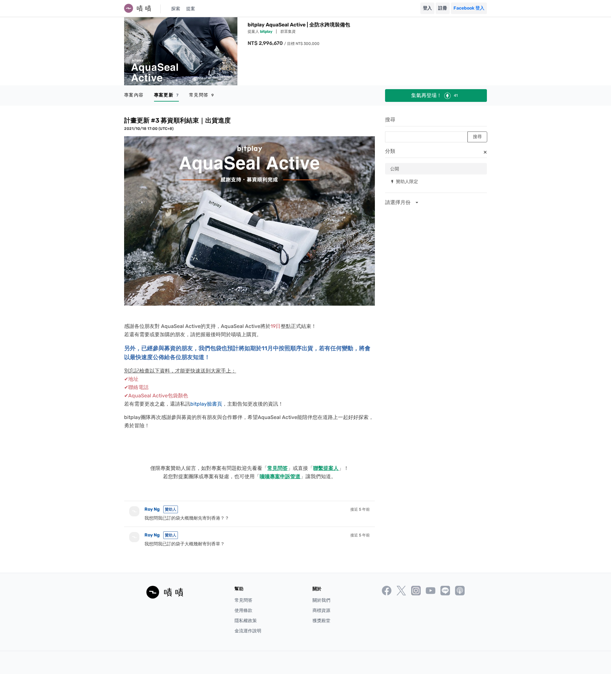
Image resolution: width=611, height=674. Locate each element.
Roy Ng (152, 509)
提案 (190, 8)
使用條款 (243, 610)
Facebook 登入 (468, 8)
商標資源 (321, 610)
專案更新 (166, 95)
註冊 (442, 8)
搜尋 (390, 120)
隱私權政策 (246, 620)
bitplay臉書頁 (206, 404)
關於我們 (321, 600)
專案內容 (134, 95)
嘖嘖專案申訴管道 (280, 476)
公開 (394, 169)
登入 (427, 8)
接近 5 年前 (360, 509)
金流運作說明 (248, 631)
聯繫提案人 (326, 468)
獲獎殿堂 (321, 620)
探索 (175, 8)
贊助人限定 (404, 181)
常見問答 (201, 95)
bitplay (266, 31)
